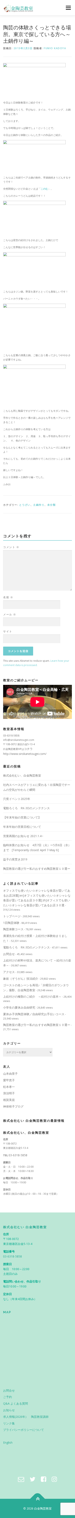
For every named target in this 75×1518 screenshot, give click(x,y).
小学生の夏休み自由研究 (19, 1007)
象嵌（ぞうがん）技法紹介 (20, 978)
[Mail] (21, 1479)
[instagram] (54, 1479)
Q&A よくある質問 (15, 1403)
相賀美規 (9, 1100)
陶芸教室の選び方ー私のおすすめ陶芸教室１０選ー (36, 869)
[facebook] (43, 1479)
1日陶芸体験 (11, 923)
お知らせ (9, 1410)
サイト (7, 631)
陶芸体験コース (13, 929)
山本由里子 (10, 1073)
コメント (11, 547)
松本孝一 (9, 1087)
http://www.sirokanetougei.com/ (24, 754)
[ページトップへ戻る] (37, 1498)
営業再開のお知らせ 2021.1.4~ (23, 836)
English (7, 1442)
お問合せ (9, 954)
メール (9, 614)
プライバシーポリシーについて (23, 1430)
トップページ (12, 916)
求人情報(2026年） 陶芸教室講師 (26, 1417)
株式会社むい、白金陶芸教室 (22, 775)
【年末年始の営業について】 (22, 817)
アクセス (9, 972)
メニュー (68, 8)
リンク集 (9, 1423)
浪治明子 (9, 1093)
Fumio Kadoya (55, 48)
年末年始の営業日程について (22, 827)
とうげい (24, 505)
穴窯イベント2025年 (16, 799)
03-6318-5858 (18, 1155)
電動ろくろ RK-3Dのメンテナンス (26, 808)
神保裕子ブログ (13, 1106)
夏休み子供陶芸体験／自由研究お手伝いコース (33, 1014)
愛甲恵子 (9, 1080)
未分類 (51, 505)
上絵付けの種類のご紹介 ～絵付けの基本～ (32, 996)
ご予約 (7, 1397)
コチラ (28, 749)
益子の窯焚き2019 (15, 859)
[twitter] (32, 1479)
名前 (8, 597)
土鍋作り (38, 505)
